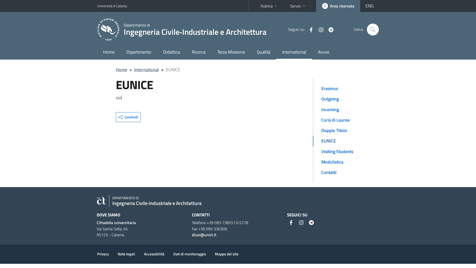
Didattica (171, 52)
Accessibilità (154, 254)
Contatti (328, 172)
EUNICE (328, 140)
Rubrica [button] (267, 6)
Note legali (126, 254)
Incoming (330, 109)
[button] (128, 117)
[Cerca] (373, 29)
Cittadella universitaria (116, 223)
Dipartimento (138, 52)
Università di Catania (112, 5)
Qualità (263, 52)
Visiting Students (337, 151)
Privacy (103, 254)
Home (109, 52)
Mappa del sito (226, 254)
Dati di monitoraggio (189, 254)
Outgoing (330, 99)
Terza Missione (231, 52)
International (294, 52)
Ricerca (199, 52)
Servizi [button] (295, 6)
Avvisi (323, 52)
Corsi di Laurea (335, 120)
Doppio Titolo (334, 130)
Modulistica (332, 162)
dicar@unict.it (204, 235)
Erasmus (329, 88)
